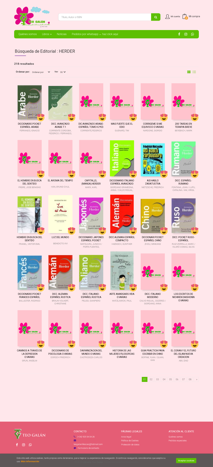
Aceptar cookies (186, 460)
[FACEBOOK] (179, 34)
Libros (46, 34)
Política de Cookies (130, 440)
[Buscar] (155, 17)
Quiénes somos (176, 436)
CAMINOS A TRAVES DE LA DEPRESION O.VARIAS (29, 353)
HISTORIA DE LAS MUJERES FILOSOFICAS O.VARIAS (121, 353)
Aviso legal (126, 436)
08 (190, 379)
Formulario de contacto (88, 448)
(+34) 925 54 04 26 (86, 436)
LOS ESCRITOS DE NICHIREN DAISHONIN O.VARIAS (183, 297)
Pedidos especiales (178, 440)
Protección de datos (130, 444)
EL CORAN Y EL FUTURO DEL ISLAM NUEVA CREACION (183, 353)
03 (157, 379)
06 (177, 379)
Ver (56, 72)
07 (183, 379)
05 (170, 379)
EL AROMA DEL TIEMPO (60, 180)
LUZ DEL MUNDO (60, 237)
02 (151, 379)
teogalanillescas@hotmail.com (88, 444)
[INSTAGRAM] (186, 34)
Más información (30, 461)
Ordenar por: (23, 72)
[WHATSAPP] (192, 34)
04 (164, 379)
